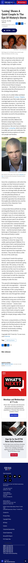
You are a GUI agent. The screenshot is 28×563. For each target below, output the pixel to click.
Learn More (14, 415)
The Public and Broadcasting (10, 553)
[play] (2, 561)
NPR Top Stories (11, 340)
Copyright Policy (7, 519)
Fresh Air (7, 336)
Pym (3, 176)
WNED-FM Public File (8, 547)
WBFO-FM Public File (8, 549)
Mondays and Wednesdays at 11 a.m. (14, 400)
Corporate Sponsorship (8, 529)
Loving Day (12, 128)
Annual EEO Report (7, 536)
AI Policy (5, 522)
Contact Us (5, 512)
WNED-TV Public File (8, 545)
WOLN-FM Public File (8, 550)
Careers (5, 526)
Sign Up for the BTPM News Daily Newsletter (14, 440)
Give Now (22, 2)
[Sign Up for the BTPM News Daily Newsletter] (14, 429)
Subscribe (14, 455)
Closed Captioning (7, 532)
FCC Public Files (7, 539)
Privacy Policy (6, 516)
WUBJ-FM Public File (8, 552)
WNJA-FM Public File (8, 548)
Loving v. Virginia (19, 97)
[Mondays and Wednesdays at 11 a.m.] (14, 383)
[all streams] (26, 561)
